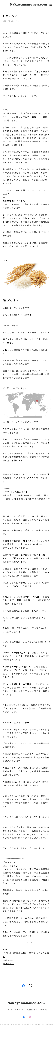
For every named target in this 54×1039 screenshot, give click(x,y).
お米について (12, 15)
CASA (6, 194)
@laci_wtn (8, 964)
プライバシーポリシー (15, 1009)
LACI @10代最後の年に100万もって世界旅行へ (26, 955)
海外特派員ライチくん (14, 201)
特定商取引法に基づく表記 (37, 1009)
